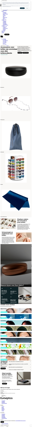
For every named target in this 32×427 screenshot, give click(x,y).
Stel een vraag (3, 368)
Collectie (3, 406)
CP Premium (4, 13)
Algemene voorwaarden (5, 423)
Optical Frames (5, 17)
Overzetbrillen (5, 24)
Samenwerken (5, 10)
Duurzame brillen (5, 28)
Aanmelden (2, 392)
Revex (4, 18)
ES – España (4, 42)
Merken (3, 11)
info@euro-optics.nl (23, 420)
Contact (3, 32)
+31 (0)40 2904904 (17, 420)
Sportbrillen (4, 22)
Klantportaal (7, 45)
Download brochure (4, 312)
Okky (3, 16)
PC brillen (4, 29)
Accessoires (4, 23)
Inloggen (2, 34)
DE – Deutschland (5, 40)
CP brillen (4, 27)
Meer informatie (3, 310)
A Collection (4, 12)
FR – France (4, 41)
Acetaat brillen (5, 26)
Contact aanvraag (25, 52)
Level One (4, 15)
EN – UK (4, 43)
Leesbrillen (4, 21)
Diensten (3, 408)
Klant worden (7, 34)
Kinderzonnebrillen (4, 403)
